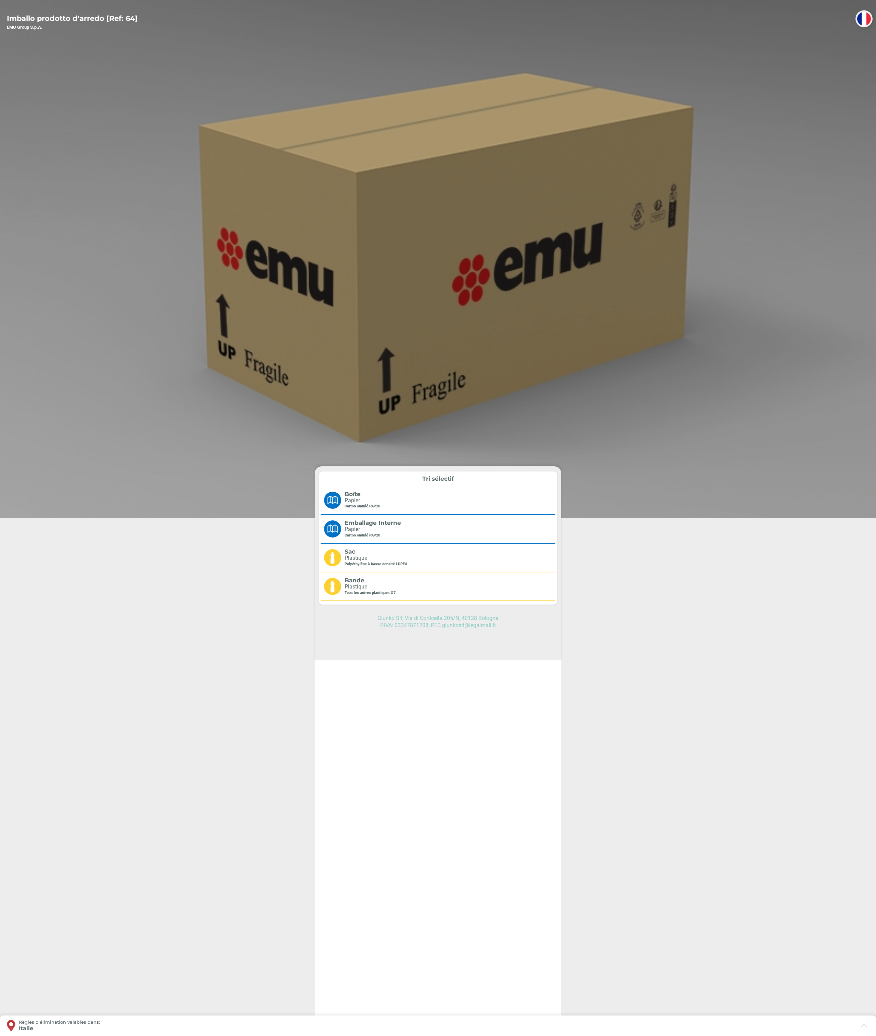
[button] (864, 18)
